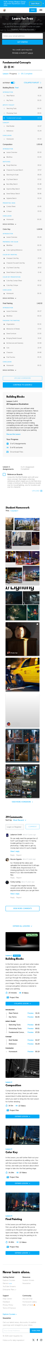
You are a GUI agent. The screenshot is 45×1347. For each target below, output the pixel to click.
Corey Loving (15, 882)
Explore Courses (9, 1280)
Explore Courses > (10, 1314)
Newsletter (26, 1283)
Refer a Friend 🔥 (28, 1305)
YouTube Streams (9, 1286)
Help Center (7, 1299)
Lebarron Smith (16, 835)
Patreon (6, 1283)
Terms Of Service (9, 1308)
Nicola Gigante (16, 859)
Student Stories (28, 1280)
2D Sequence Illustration (17, 404)
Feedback (6, 1302)
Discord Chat (27, 1299)
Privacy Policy (8, 1305)
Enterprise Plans (9, 1290)
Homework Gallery (29, 1302)
